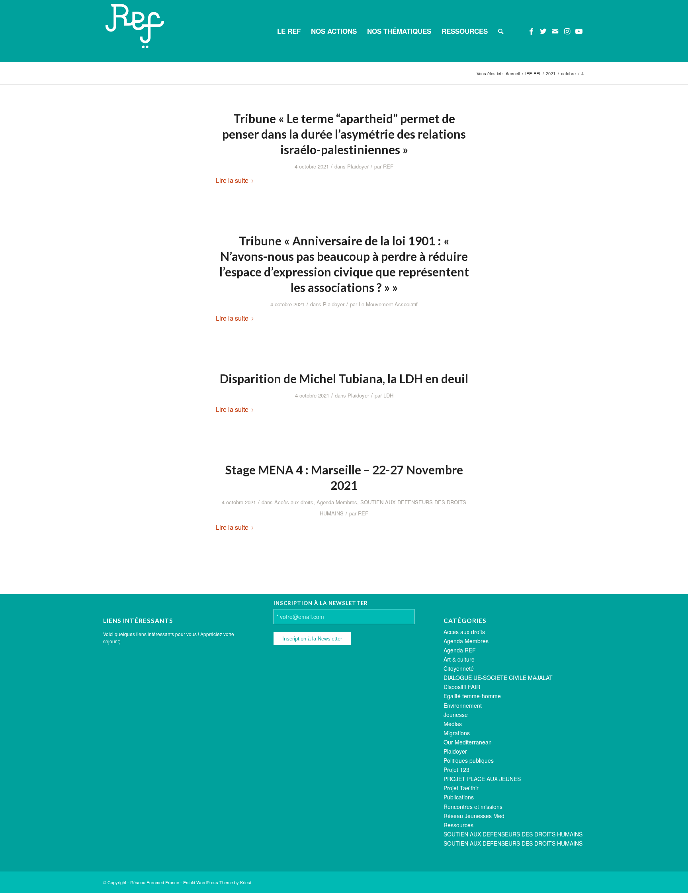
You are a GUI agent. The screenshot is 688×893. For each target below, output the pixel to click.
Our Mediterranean (468, 742)
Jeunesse (456, 715)
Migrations (457, 733)
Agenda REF (460, 650)
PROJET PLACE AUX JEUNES (482, 779)
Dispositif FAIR (462, 687)
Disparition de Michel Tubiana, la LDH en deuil (344, 378)
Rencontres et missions (473, 807)
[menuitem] (289, 31)
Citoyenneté (459, 668)
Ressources (458, 825)
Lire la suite (232, 180)
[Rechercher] (500, 31)
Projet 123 (456, 770)
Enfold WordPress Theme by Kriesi (217, 882)
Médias (453, 724)
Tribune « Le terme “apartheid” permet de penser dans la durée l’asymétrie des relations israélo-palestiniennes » (344, 134)
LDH (388, 395)
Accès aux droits (293, 502)
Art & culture (459, 659)
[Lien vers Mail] (555, 31)
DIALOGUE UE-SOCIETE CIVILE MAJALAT (498, 678)
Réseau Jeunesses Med (474, 816)
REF (388, 166)
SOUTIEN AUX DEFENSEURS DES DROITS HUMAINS (513, 834)
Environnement (463, 705)
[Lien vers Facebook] (531, 31)
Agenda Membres (337, 502)
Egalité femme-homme (472, 696)
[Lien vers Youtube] (579, 31)
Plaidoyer (358, 166)
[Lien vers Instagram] (567, 31)
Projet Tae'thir (461, 788)
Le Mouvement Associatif (388, 304)
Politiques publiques (469, 760)
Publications (459, 797)
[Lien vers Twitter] (543, 31)
